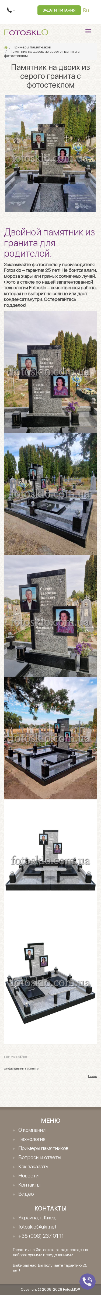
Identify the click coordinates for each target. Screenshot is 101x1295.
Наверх (92, 1076)
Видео (26, 1194)
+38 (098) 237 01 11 (41, 1236)
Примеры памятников (43, 1148)
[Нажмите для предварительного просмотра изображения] (50, 152)
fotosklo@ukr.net (37, 1226)
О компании (32, 1130)
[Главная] (6, 47)
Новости (28, 1175)
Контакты (29, 1184)
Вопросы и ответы (39, 1157)
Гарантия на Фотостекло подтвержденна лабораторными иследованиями (50, 1252)
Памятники (32, 1068)
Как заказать (33, 1166)
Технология (31, 1139)
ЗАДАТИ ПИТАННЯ (59, 10)
